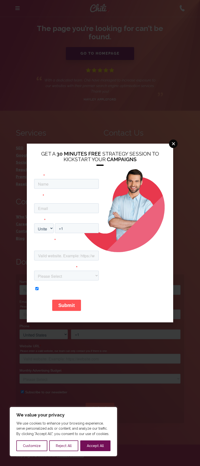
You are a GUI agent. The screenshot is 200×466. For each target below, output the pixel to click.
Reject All (64, 446)
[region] (63, 431)
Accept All (95, 446)
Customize (32, 446)
